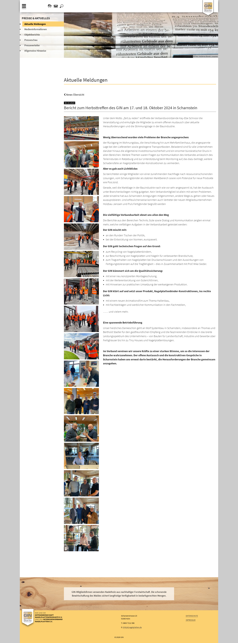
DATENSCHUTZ (192, 616)
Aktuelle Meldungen (35, 24)
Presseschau (30, 40)
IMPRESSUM (190, 620)
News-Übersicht (75, 94)
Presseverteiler (32, 45)
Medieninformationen (35, 29)
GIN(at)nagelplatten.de (132, 627)
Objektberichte (32, 34)
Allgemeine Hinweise (35, 50)
